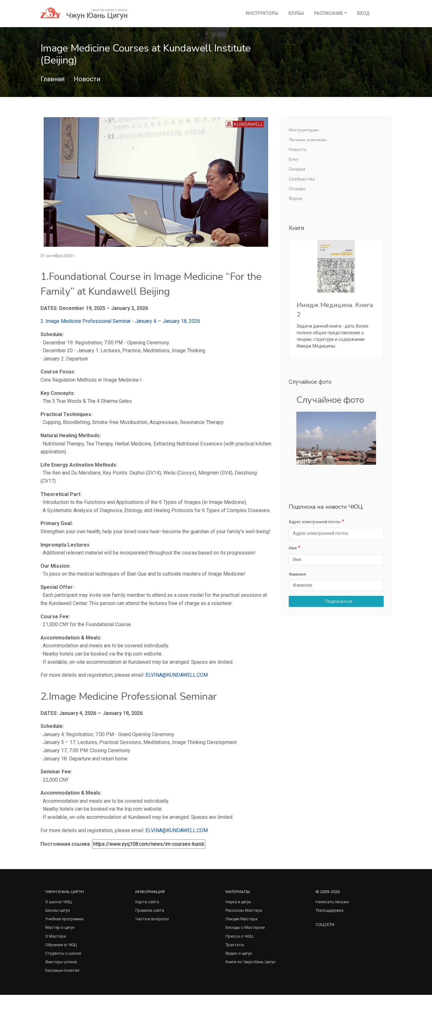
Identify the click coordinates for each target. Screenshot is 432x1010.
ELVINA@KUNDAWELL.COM (176, 675)
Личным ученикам (308, 140)
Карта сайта (147, 901)
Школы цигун (57, 910)
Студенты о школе (63, 953)
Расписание (328, 13)
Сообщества (302, 179)
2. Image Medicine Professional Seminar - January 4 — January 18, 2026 (120, 321)
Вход (363, 13)
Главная (52, 79)
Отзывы (297, 189)
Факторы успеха (61, 961)
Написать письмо (332, 901)
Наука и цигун (238, 901)
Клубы (296, 13)
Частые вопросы (152, 918)
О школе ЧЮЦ (58, 901)
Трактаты (234, 944)
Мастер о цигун (60, 927)
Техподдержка (329, 910)
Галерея (297, 169)
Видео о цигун (238, 953)
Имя (293, 548)
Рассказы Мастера (243, 910)
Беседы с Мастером (245, 927)
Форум (295, 199)
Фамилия (297, 574)
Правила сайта (149, 910)
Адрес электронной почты (315, 521)
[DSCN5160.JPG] (336, 438)
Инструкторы (262, 13)
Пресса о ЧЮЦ (239, 936)
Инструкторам (303, 130)
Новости (87, 79)
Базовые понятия (62, 970)
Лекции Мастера (241, 918)
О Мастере (55, 936)
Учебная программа (64, 918)
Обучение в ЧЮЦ (61, 944)
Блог (294, 159)
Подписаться (338, 601)
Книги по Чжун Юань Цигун (250, 961)
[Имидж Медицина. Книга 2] (336, 266)
